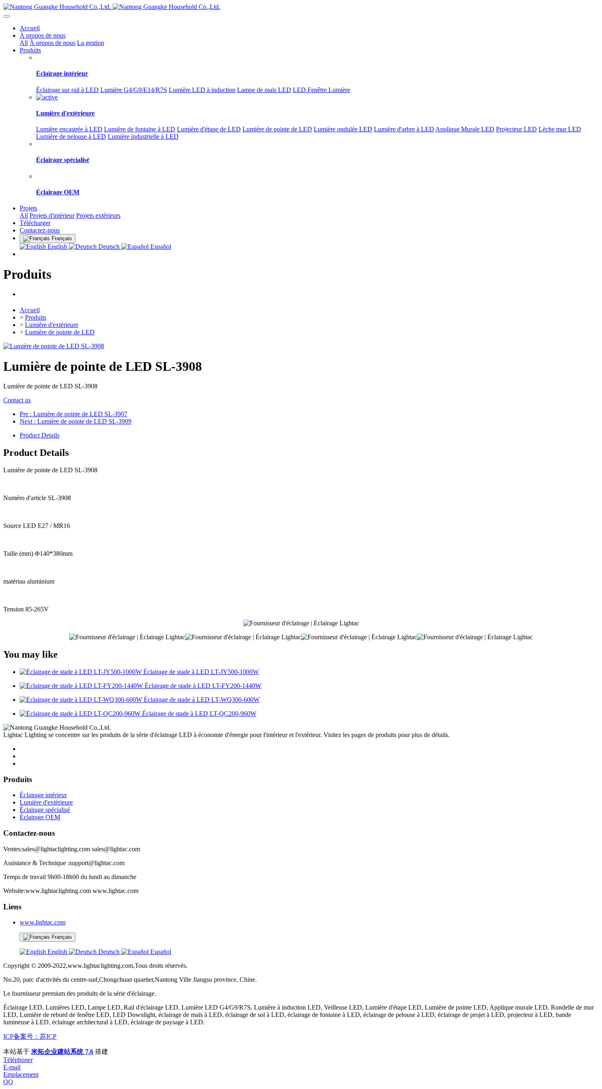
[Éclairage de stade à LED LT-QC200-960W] (81, 713)
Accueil (30, 28)
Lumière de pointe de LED (60, 332)
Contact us (17, 400)
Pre (73, 413)
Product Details (39, 435)
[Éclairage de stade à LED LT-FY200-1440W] (82, 685)
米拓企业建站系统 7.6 (62, 1051)
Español (160, 246)
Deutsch (109, 246)
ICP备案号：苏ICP (30, 1036)
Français (61, 937)
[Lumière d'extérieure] (47, 97)
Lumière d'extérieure (51, 324)
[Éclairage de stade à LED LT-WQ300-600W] (82, 699)
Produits (35, 317)
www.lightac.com (43, 922)
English (57, 246)
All (24, 42)
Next (75, 421)
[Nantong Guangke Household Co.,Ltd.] (301, 7)
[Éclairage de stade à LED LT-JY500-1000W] (81, 671)
